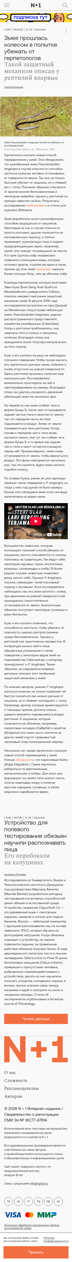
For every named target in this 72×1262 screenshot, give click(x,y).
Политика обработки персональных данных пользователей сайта (31, 1226)
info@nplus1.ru (39, 1183)
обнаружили (25, 760)
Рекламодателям (21, 1088)
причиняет (43, 269)
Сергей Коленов (13, 87)
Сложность (15, 1080)
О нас (10, 1072)
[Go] (6, 5)
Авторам (13, 1096)
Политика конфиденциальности (56, 1239)
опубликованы (36, 205)
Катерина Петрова (15, 874)
